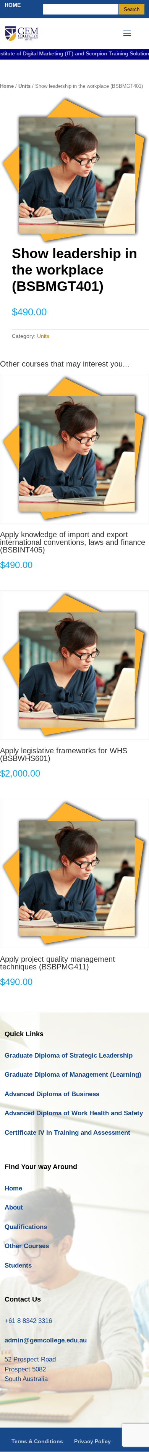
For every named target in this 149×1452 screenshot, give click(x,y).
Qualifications (26, 1227)
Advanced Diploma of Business (52, 1094)
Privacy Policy (92, 1441)
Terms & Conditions (37, 1441)
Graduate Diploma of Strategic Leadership (69, 1055)
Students (18, 1265)
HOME (13, 5)
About (14, 1207)
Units (24, 86)
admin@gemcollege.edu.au (46, 1340)
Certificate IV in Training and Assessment (67, 1132)
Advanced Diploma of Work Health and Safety (74, 1113)
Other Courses (27, 1246)
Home (7, 86)
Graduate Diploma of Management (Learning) (73, 1074)
